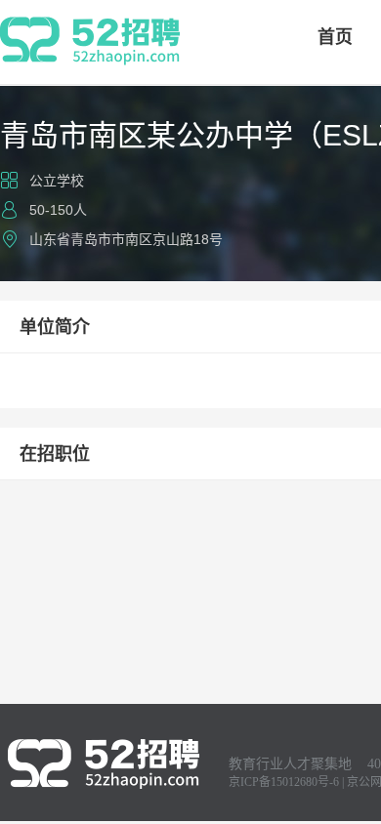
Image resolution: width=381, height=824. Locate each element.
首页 (335, 37)
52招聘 (90, 41)
